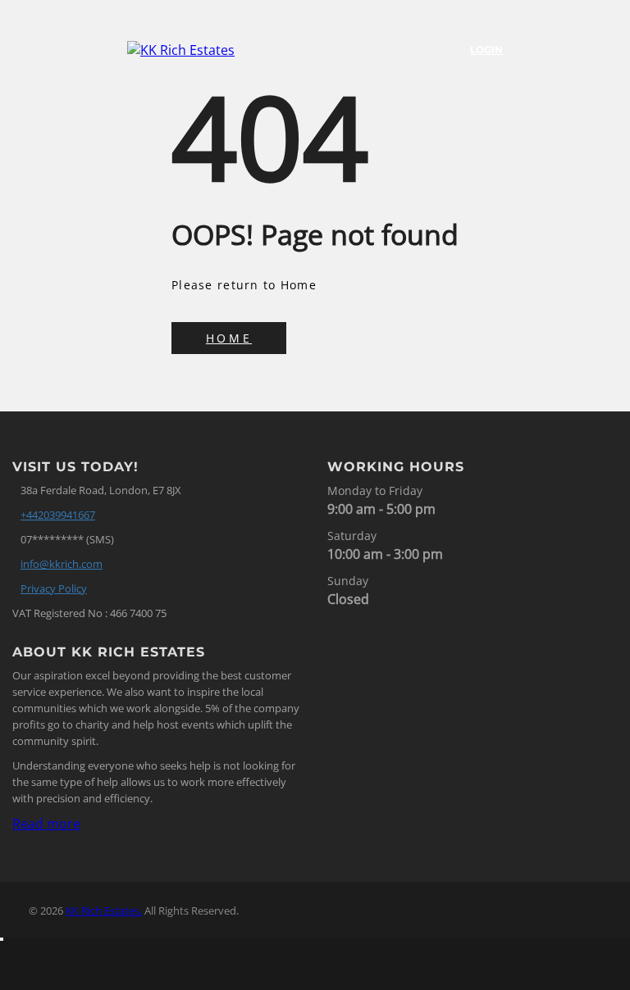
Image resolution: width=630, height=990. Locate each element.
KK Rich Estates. (104, 910)
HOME (229, 338)
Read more (46, 824)
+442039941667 (58, 514)
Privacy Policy (54, 588)
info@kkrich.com (62, 563)
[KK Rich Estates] (201, 50)
